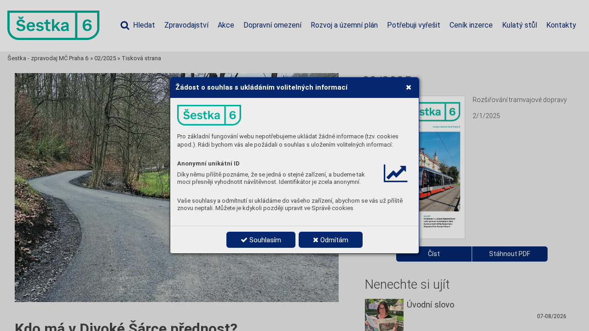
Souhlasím (264, 240)
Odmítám (333, 240)
